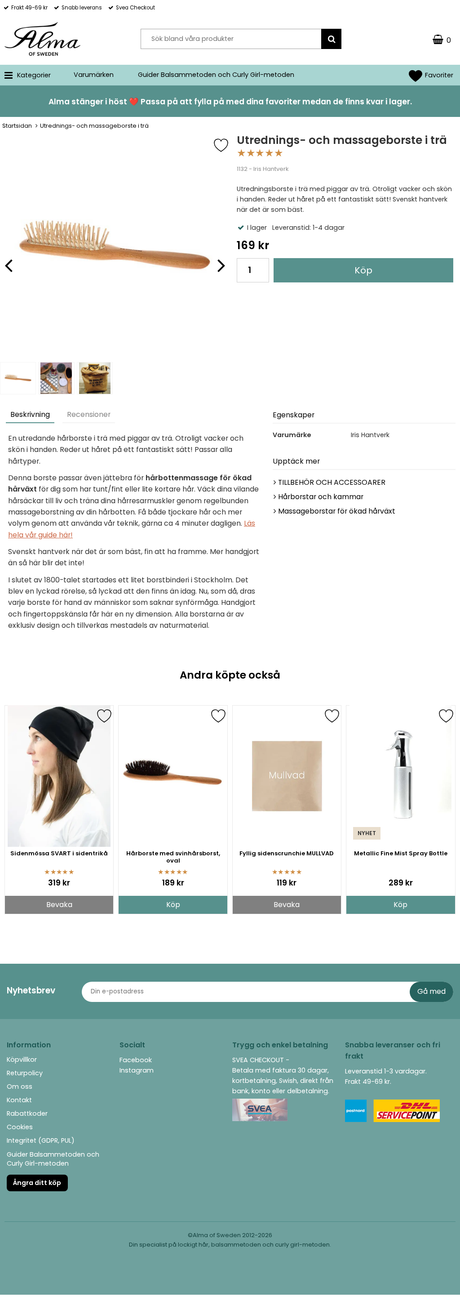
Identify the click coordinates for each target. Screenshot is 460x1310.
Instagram (136, 1070)
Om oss (19, 1086)
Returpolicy (25, 1073)
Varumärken (94, 74)
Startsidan (17, 125)
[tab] (30, 416)
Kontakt (19, 1099)
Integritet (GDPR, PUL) (41, 1140)
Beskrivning (30, 414)
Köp (363, 270)
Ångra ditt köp (37, 1182)
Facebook (135, 1059)
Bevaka (59, 904)
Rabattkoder (27, 1113)
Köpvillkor (22, 1059)
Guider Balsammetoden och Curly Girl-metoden (216, 74)
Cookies (20, 1126)
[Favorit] (227, 145)
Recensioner (89, 414)
